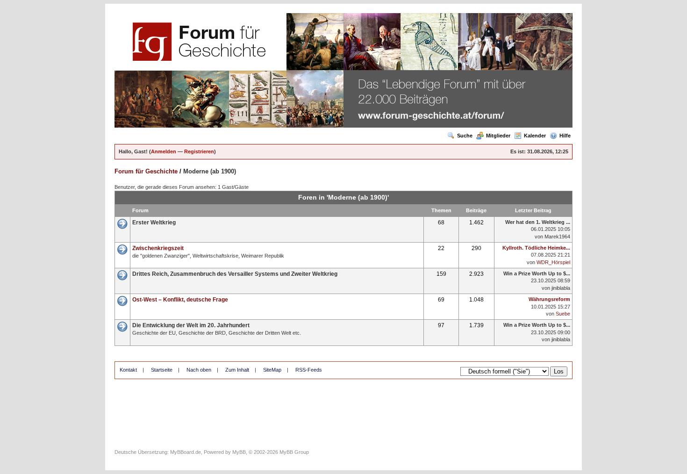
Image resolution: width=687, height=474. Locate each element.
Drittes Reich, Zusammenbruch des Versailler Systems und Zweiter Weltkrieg (234, 274)
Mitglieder (498, 135)
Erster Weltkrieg (154, 222)
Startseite (161, 370)
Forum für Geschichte (146, 171)
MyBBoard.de (185, 452)
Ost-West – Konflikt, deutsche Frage (180, 299)
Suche (464, 135)
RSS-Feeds (308, 370)
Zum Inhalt (237, 370)
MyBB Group (294, 452)
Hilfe (565, 135)
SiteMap (272, 370)
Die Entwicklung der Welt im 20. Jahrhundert (191, 325)
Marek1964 (557, 236)
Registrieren (199, 151)
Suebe (563, 313)
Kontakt (128, 370)
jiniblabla (560, 288)
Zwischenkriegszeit (158, 248)
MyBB (239, 452)
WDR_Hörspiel (553, 262)
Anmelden (163, 151)
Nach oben (198, 370)
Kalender (535, 135)
